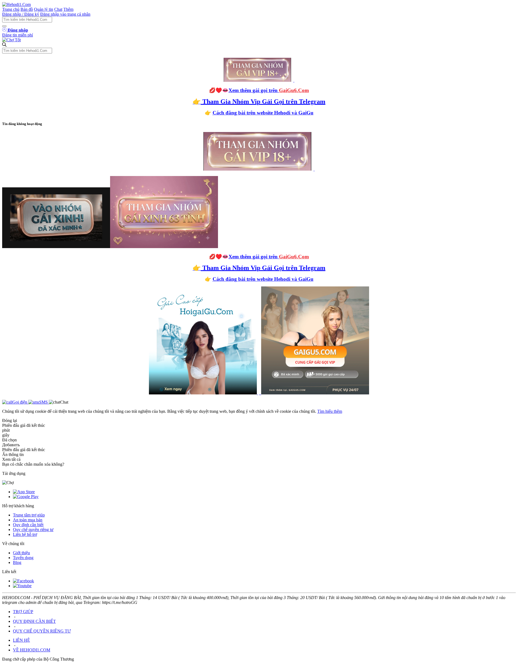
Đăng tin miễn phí (17, 35)
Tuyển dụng (23, 557)
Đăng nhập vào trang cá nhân (65, 14)
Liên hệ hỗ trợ (25, 534)
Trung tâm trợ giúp (29, 515)
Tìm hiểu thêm (329, 411)
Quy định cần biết (28, 524)
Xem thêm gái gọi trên (269, 90)
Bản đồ (27, 9)
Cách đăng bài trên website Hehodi (251, 113)
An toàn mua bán (27, 520)
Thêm (68, 9)
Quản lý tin (43, 9)
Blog (17, 562)
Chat (58, 9)
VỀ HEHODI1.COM (31, 650)
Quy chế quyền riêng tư (33, 529)
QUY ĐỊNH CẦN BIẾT (34, 621)
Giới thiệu (21, 552)
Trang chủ (10, 9)
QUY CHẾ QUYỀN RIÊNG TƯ (42, 631)
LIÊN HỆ (21, 640)
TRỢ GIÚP (23, 611)
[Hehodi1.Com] (16, 4)
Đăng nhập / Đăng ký (20, 14)
